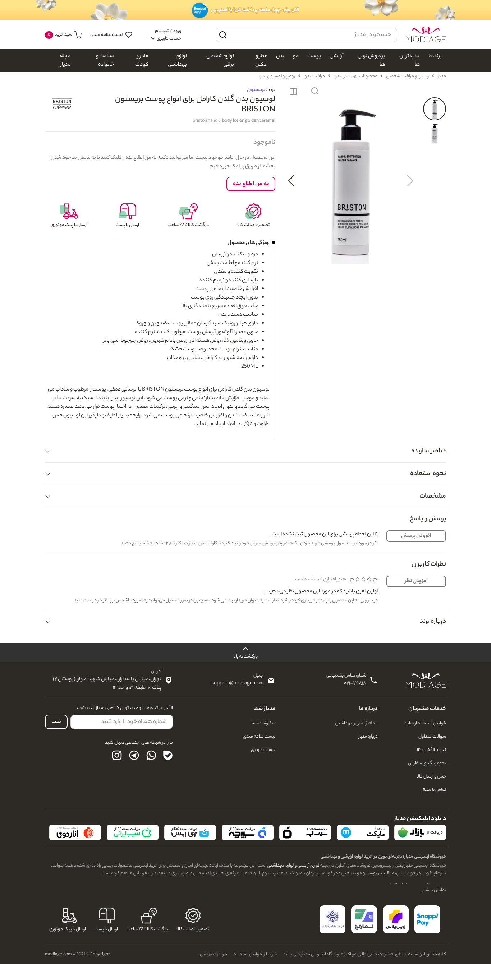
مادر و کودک (141, 60)
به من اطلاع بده (251, 184)
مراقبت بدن (314, 76)
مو (296, 56)
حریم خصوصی (213, 954)
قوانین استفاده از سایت (425, 723)
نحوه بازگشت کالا (431, 750)
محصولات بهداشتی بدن (355, 76)
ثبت (56, 722)
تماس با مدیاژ (434, 790)
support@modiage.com (238, 683)
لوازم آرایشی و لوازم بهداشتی (292, 866)
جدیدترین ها (409, 60)
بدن (280, 56)
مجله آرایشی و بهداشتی (356, 723)
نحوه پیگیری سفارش (427, 763)
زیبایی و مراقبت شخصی (407, 76)
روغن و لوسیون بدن (277, 76)
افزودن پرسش (416, 536)
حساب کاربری (263, 750)
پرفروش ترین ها (371, 60)
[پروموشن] (245, 10)
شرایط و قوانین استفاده (255, 954)
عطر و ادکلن (261, 60)
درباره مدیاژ (368, 737)
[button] (315, 91)
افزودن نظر (416, 581)
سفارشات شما (263, 723)
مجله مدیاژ (65, 60)
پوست (314, 56)
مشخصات (432, 496)
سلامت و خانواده (105, 60)
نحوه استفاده (428, 474)
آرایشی (336, 56)
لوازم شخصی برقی (220, 60)
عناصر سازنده (428, 451)
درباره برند (433, 621)
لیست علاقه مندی (107, 35)
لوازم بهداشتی (177, 60)
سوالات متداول (432, 737)
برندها (435, 56)
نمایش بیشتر (434, 890)
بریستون (256, 90)
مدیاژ (441, 76)
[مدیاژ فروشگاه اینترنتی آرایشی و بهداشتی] (426, 34)
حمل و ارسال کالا (431, 776)
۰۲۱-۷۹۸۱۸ (355, 683)
